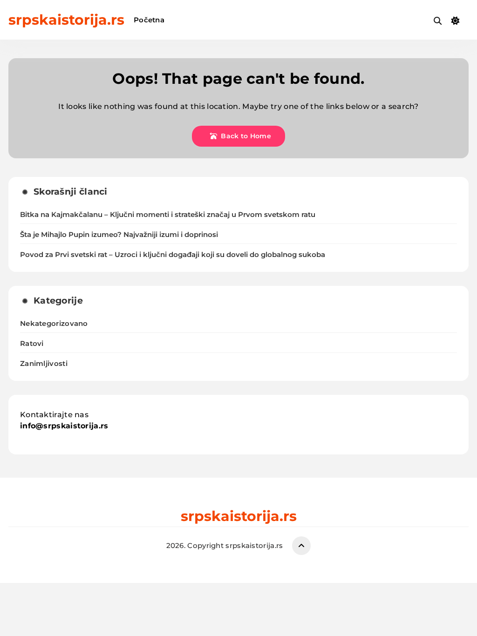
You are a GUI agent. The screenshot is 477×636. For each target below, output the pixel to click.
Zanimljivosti (44, 363)
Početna (149, 19)
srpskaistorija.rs (66, 19)
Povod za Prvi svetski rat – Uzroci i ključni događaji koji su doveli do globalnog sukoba (172, 254)
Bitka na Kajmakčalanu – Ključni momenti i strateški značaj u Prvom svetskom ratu (167, 214)
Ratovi (32, 343)
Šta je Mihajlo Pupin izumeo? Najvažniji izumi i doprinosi (119, 234)
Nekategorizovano (54, 323)
